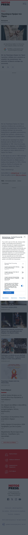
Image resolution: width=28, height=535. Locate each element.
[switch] (22, 267)
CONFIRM (8, 292)
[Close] (25, 237)
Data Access (14, 297)
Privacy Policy (22, 297)
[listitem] (14, 264)
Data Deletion (5, 297)
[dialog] (14, 267)
